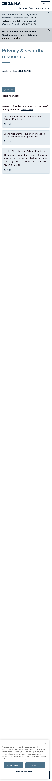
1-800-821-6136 (42, 8)
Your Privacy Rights (24, 772)
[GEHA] (11, 3)
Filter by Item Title (10, 95)
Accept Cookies (13, 765)
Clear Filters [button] (27, 109)
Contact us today (11, 38)
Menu (45, 3)
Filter (10, 89)
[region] (24, 759)
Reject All (35, 765)
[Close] (45, 743)
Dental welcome (21, 20)
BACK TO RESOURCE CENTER (17, 70)
